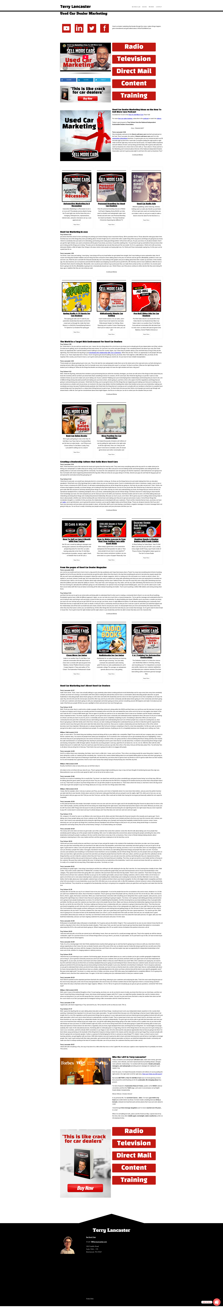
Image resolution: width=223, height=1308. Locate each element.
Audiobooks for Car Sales (111, 655)
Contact (159, 7)
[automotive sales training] (134, 96)
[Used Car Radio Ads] (146, 187)
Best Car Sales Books (76, 436)
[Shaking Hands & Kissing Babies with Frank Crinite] (146, 529)
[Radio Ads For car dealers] (134, 47)
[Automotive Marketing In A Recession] (76, 187)
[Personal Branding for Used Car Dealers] (111, 187)
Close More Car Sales (76, 655)
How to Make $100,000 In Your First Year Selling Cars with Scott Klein (111, 541)
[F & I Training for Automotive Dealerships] (146, 639)
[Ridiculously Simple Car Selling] (111, 297)
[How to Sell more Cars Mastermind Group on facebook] (104, 28)
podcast (146, 118)
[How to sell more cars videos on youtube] (66, 28)
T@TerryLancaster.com (99, 1242)
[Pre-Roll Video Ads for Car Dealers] (146, 297)
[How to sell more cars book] (85, 94)
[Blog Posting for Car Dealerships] (111, 419)
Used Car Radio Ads (146, 204)
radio (64, 502)
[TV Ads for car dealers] (134, 59)
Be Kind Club (136, 7)
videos (159, 118)
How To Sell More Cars (136, 114)
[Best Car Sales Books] (76, 419)
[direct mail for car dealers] (134, 71)
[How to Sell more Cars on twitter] (91, 28)
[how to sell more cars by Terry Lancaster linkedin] (79, 28)
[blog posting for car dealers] (134, 83)
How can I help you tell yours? (152, 1074)
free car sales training (125, 118)
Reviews (151, 7)
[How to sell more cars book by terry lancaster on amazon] (85, 1163)
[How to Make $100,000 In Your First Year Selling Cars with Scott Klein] (111, 529)
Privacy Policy (90, 1298)
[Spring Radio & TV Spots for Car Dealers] (76, 297)
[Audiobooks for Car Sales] (111, 639)
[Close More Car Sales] (76, 639)
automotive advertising (120, 138)
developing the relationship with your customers (105, 352)
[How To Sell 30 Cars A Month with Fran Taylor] (76, 529)
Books (144, 7)
